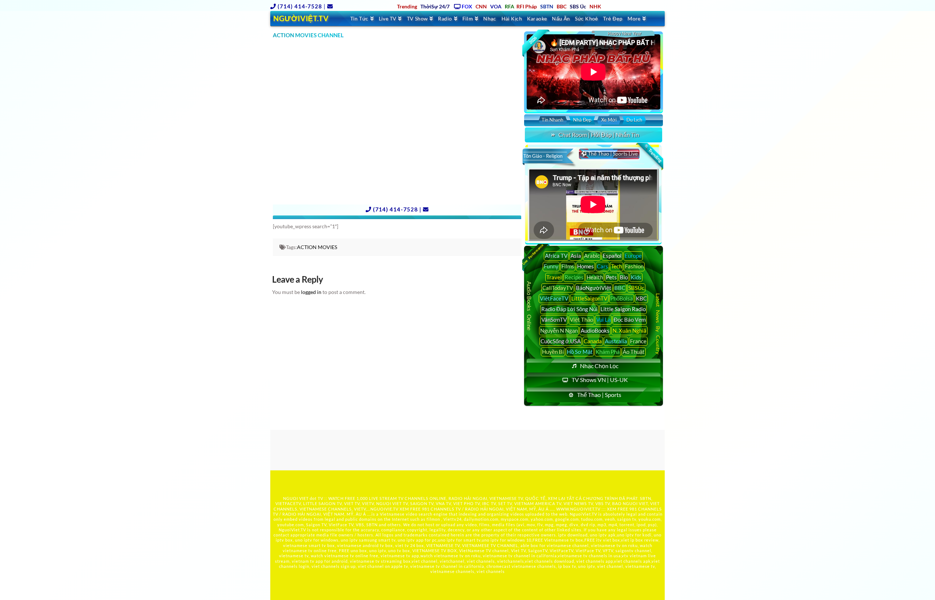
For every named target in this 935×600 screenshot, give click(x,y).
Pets (611, 277)
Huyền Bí (553, 351)
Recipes (574, 277)
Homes (585, 266)
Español (612, 255)
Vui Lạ (603, 319)
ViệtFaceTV (554, 298)
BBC (619, 287)
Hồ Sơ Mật (580, 351)
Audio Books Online (529, 305)
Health (595, 277)
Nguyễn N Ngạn (559, 330)
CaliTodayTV (557, 287)
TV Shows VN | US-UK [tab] (600, 379)
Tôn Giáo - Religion (542, 156)
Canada (593, 341)
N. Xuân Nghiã (629, 330)
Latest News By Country (658, 323)
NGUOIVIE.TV (384, 509)
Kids (636, 277)
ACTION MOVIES (317, 247)
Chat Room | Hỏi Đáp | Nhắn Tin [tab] (598, 134)
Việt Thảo (581, 319)
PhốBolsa (621, 298)
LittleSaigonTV (589, 298)
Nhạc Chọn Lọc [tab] (599, 365)
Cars (602, 266)
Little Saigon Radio (623, 309)
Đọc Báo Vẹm (630, 319)
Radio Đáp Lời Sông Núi (569, 309)
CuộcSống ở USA (561, 341)
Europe (633, 255)
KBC (641, 298)
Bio (624, 277)
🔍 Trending (652, 153)
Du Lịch (634, 120)
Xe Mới (609, 120)
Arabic (592, 255)
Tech (616, 266)
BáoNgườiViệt (593, 287)
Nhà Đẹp (582, 120)
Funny (551, 266)
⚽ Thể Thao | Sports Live (609, 153)
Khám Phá (608, 351)
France (638, 341)
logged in (311, 292)
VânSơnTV (554, 319)
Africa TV (556, 255)
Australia (616, 341)
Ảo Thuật (634, 351)
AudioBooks (595, 330)
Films (567, 266)
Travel (554, 277)
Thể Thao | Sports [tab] (599, 394)
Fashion (634, 266)
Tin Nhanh (552, 120)
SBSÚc (636, 287)
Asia (575, 255)
